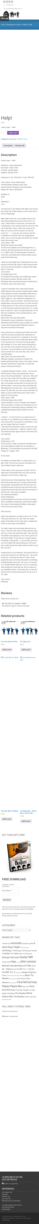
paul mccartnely (13, 982)
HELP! (20, 139)
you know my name (6, 999)
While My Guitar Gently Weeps (11, 1201)
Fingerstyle (28, 954)
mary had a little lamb (19, 975)
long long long (18, 972)
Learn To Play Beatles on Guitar (11, 24)
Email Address (7, 890)
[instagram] (9, 2)
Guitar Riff (26, 957)
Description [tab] (8, 146)
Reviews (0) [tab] (19, 146)
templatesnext (6, 1220)
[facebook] (4, 2)
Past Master (22, 979)
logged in (14, 606)
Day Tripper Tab (7, 1192)
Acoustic (16, 943)
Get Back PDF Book (8, 1207)
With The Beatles (16, 996)
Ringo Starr (25, 987)
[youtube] (12, 2)
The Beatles (20, 993)
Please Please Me (12, 986)
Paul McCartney (27, 982)
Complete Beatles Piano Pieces (12, 1205)
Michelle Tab (6, 1196)
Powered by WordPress (8, 1218)
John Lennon (28, 961)
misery (10, 978)
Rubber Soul (15, 990)
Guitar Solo (6, 962)
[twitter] (7, 2)
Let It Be (26, 965)
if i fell (17, 962)
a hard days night (24, 947)
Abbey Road (7, 943)
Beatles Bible (6, 1209)
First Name (5, 886)
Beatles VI (21, 954)
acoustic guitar (27, 943)
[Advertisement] (19, 50)
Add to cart (13, 133)
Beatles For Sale (11, 953)
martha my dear (10, 975)
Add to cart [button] (7, 650)
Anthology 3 (27, 951)
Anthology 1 (7, 950)
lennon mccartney (12, 965)
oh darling (15, 978)
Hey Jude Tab (6, 1198)
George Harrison (10, 957)
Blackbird (5, 1194)
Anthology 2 (13, 139)
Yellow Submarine (30, 997)
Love (25, 139)
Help (13, 961)
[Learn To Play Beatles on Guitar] (10, 15)
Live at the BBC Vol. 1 (20, 969)
